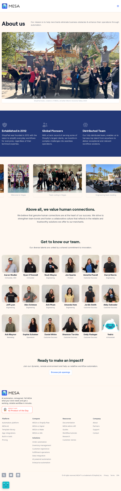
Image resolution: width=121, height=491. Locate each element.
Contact (96, 433)
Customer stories (69, 440)
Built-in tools (7, 436)
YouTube (11, 475)
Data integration (38, 456)
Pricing (5, 440)
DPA (118, 475)
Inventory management (41, 445)
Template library (8, 429)
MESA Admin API (69, 426)
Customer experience (40, 449)
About (95, 423)
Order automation (39, 442)
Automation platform (10, 423)
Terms (112, 475)
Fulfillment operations (41, 452)
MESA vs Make (38, 429)
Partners (96, 426)
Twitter (4, 475)
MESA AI (5, 426)
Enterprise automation (41, 462)
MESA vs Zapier (38, 426)
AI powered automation (41, 459)
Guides (65, 429)
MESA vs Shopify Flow (40, 423)
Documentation (69, 423)
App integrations (8, 433)
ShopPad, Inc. (97, 475)
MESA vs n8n (37, 433)
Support (96, 429)
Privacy (106, 475)
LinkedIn (18, 475)
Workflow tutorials (70, 433)
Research (66, 436)
